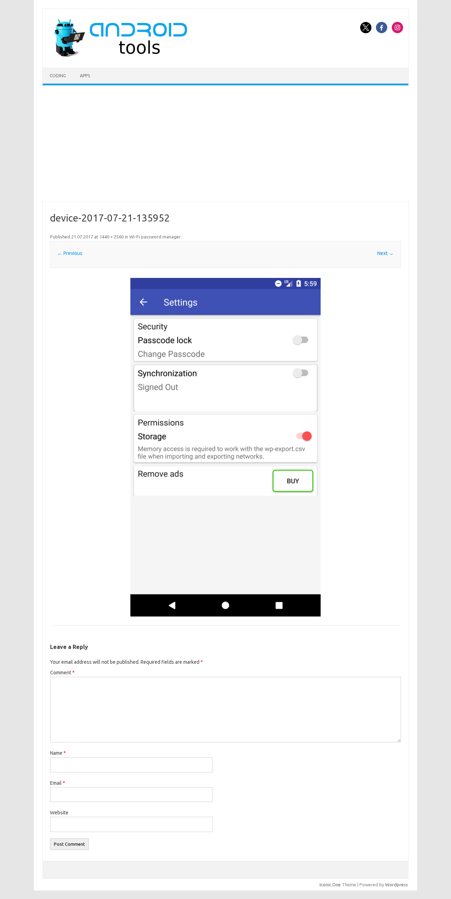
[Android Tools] (120, 56)
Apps (85, 75)
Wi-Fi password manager (154, 236)
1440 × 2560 (111, 236)
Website (59, 812)
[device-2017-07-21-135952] (225, 447)
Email (57, 783)
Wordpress (396, 884)
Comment (62, 672)
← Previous (69, 253)
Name (58, 753)
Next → (385, 253)
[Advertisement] (225, 143)
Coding (58, 75)
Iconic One (330, 884)
